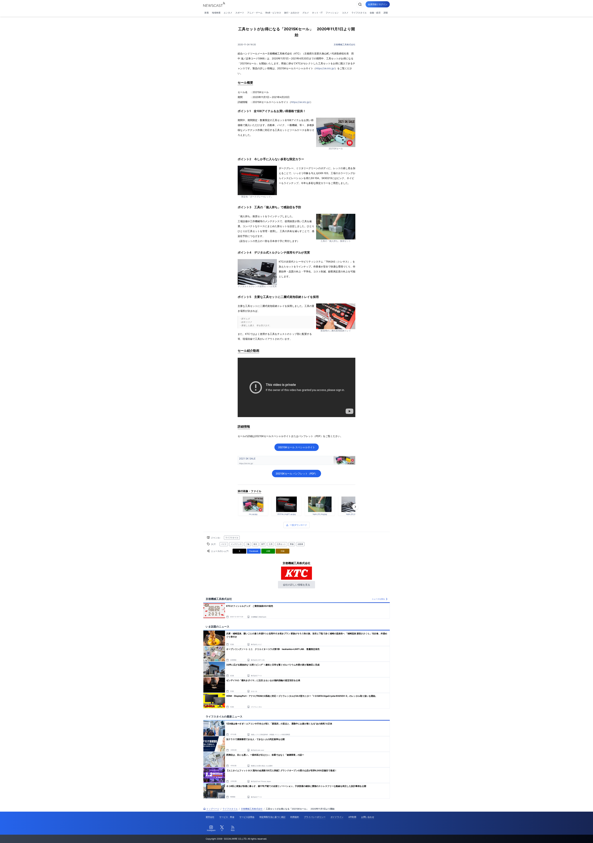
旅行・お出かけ (291, 12)
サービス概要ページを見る (570, 836)
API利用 (352, 817)
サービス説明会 (246, 817)
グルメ (305, 12)
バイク (224, 544)
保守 (263, 544)
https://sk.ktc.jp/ (325, 68)
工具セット (281, 544)
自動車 (300, 544)
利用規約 (294, 817)
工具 (271, 544)
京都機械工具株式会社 (344, 44)
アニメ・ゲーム (254, 12)
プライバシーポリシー (315, 817)
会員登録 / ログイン (377, 4)
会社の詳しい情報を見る (296, 584)
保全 (255, 544)
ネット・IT (317, 12)
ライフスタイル (359, 12)
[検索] (360, 4)
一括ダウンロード (298, 525)
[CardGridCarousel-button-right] (355, 507)
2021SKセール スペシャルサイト (296, 447)
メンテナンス (236, 544)
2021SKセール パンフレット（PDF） (296, 473)
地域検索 (216, 12)
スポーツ (239, 12)
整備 (292, 544)
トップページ (212, 808)
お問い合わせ (367, 817)
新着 (206, 12)
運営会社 (210, 817)
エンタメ (228, 12)
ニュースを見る (378, 599)
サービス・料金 (226, 817)
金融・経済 (375, 12)
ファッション (332, 12)
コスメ (345, 12)
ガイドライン (336, 817)
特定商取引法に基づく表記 (272, 817)
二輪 (247, 544)
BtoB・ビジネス (273, 12)
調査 (386, 12)
